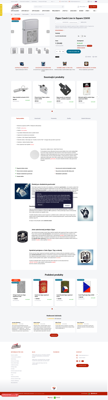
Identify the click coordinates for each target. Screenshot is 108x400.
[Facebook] (77, 361)
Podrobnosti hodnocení (73, 22)
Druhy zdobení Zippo (15, 362)
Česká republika (24, 130)
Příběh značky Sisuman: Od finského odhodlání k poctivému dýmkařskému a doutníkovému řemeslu (41, 356)
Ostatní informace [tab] (85, 118)
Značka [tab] (69, 118)
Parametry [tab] (53, 118)
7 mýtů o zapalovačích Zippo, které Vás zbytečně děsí (39, 363)
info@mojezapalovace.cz (83, 355)
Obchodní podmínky (15, 376)
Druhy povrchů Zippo (43, 1)
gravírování (52, 158)
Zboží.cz (49, 239)
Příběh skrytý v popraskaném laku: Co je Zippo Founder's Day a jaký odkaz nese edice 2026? (41, 360)
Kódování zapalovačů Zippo (16, 370)
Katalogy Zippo (14, 366)
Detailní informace (59, 30)
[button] (52, 111)
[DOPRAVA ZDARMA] (43, 286)
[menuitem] (15, 11)
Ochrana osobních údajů (15, 378)
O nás (12, 374)
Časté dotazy (34, 1)
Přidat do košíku (72, 51)
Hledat (62, 6)
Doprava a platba (14, 1)
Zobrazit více (54, 335)
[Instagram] (80, 361)
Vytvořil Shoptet (84, 393)
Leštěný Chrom (23, 128)
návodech (58, 257)
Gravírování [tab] (37, 118)
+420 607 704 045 (33, 262)
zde (58, 202)
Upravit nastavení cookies (39, 393)
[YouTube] (82, 361)
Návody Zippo (13, 372)
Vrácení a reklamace (15, 380)
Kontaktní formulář (82, 365)
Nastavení (40, 204)
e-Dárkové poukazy (14, 364)
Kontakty (12, 368)
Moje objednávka (14, 382)
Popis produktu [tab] (20, 118)
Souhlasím (67, 205)
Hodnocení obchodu (54, 316)
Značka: (83, 22)
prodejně (62, 235)
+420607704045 (82, 357)
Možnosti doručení (81, 47)
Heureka (38, 239)
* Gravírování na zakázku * (25, 1)
